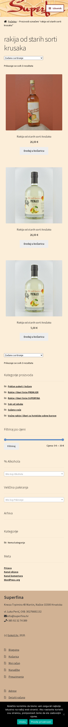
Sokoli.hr (13, 635)
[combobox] (34, 473)
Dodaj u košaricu (34, 150)
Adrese (13, 691)
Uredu (22, 721)
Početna (12, 21)
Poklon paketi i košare (20, 386)
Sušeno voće (14, 409)
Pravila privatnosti (41, 721)
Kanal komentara (13, 575)
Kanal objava (11, 571)
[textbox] (34, 474)
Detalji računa (17, 697)
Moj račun (14, 663)
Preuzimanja (16, 676)
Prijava (8, 568)
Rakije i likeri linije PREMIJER (23, 392)
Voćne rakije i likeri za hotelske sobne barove (32, 415)
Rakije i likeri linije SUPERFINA (24, 398)
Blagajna (14, 649)
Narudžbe (14, 670)
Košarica (14, 656)
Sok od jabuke (15, 404)
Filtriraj (11, 446)
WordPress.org (12, 579)
